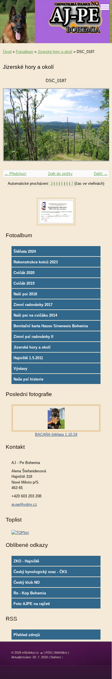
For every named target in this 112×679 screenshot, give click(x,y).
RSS (48, 652)
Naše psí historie (28, 379)
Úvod (7, 52)
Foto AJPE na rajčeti (31, 604)
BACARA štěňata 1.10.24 (56, 434)
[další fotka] (99, 127)
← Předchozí (15, 174)
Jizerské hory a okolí (55, 52)
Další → (100, 174)
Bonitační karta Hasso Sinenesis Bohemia (50, 326)
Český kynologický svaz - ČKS (40, 572)
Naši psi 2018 (25, 294)
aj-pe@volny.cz (24, 504)
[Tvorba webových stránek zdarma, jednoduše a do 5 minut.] (42, 653)
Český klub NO (26, 582)
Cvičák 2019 (23, 283)
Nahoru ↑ (57, 657)
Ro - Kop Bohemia (29, 593)
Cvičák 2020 (23, 273)
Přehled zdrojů (26, 635)
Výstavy (20, 368)
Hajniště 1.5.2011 (28, 358)
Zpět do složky (60, 174)
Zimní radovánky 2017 (33, 305)
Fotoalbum (24, 52)
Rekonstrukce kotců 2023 (35, 262)
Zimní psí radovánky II (33, 336)
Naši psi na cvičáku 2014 (35, 315)
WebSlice (60, 652)
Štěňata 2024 (24, 251)
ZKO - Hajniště (26, 561)
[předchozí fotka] (12, 127)
